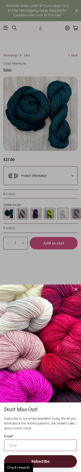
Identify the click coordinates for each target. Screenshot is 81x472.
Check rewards (18, 467)
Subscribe (40, 461)
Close (76, 289)
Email (9, 436)
